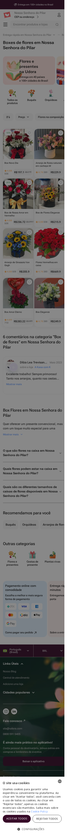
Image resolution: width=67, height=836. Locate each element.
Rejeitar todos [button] (47, 818)
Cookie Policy (39, 811)
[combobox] (60, 781)
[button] (32, 829)
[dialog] (32, 806)
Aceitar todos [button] (16, 818)
